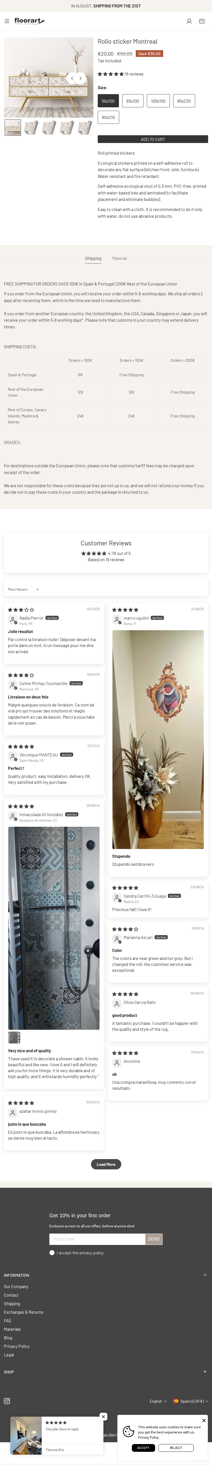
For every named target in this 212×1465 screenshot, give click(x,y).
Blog (8, 1337)
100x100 (158, 100)
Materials (12, 1329)
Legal (9, 1354)
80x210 (108, 117)
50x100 (108, 100)
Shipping (12, 1303)
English (156, 1401)
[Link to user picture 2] (14, 1037)
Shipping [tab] (93, 258)
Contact (11, 1294)
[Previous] (72, 78)
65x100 (132, 100)
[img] (21, 609)
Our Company (16, 1286)
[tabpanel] (106, 388)
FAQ (7, 1320)
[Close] (204, 1420)
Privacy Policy (17, 1346)
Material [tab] (119, 258)
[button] (202, 21)
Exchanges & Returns (23, 1311)
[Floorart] (30, 21)
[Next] (80, 78)
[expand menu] (7, 21)
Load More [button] (106, 1164)
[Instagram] (7, 1401)
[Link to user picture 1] (158, 739)
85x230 (184, 100)
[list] (48, 77)
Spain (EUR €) (192, 1401)
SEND (154, 1239)
